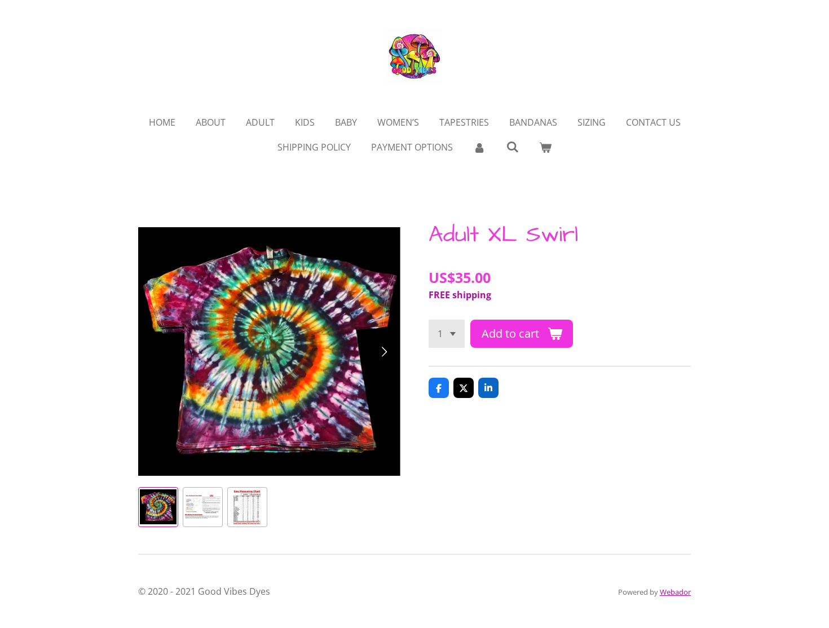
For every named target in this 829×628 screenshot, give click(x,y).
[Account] (479, 147)
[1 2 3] (447, 334)
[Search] (512, 147)
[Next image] (383, 351)
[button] (158, 507)
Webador (675, 592)
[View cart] (545, 147)
